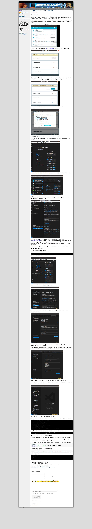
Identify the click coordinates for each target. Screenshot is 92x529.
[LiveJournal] (24, 17)
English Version (24, 10)
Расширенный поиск (23, 19)
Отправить (34, 504)
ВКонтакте (25, 33)
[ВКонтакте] (20, 17)
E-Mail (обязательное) (49, 476)
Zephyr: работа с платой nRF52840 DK (39, 466)
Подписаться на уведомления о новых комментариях (43, 493)
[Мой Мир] (23, 17)
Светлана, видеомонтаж (25, 32)
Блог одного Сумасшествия (26, 29)
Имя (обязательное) (48, 473)
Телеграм (25, 34)
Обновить (35, 499)
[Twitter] (21, 17)
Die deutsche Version (25, 12)
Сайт (46, 478)
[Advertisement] (43, 519)
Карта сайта (21, 13)
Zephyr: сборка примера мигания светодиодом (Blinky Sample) (43, 467)
